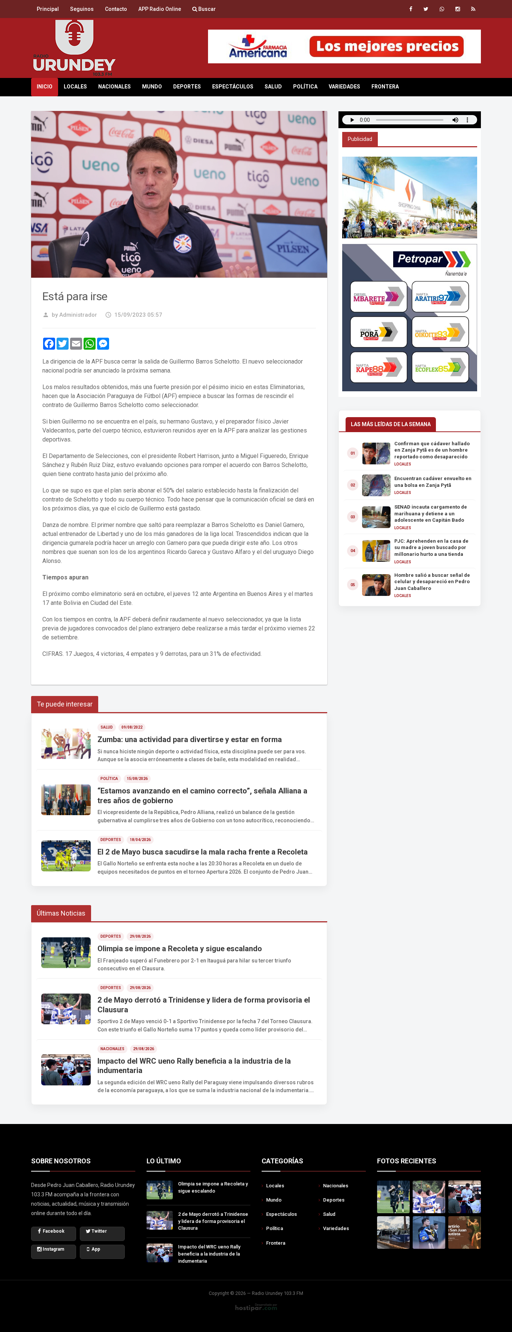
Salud (273, 87)
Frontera (385, 87)
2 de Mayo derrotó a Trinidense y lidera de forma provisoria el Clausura (213, 1221)
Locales (75, 87)
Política (305, 87)
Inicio (44, 87)
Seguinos (82, 9)
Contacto (116, 9)
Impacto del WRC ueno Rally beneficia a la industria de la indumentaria (209, 1254)
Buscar (206, 9)
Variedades (344, 87)
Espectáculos (232, 87)
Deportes (187, 87)
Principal (48, 9)
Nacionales (114, 87)
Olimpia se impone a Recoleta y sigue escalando (213, 1187)
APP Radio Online (159, 9)
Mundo (152, 87)
